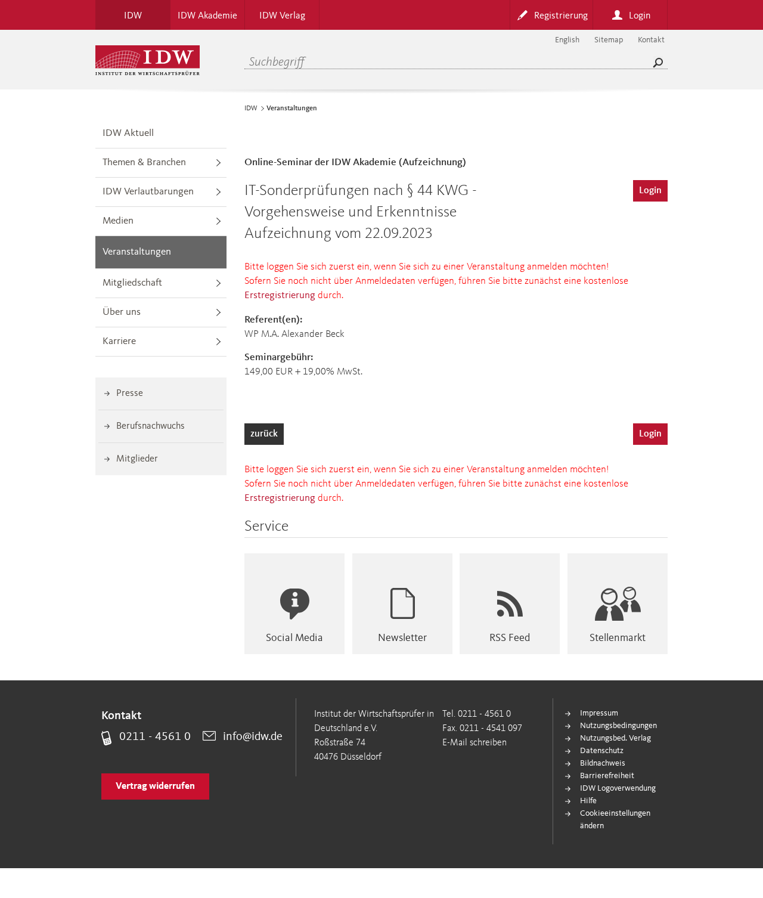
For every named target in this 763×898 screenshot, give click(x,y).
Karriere (119, 341)
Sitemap (608, 40)
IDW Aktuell (128, 133)
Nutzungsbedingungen (618, 726)
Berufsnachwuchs (150, 426)
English (567, 40)
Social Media (294, 638)
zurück (264, 434)
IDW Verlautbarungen (148, 192)
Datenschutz (602, 751)
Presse (129, 393)
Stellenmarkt (618, 638)
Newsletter (402, 638)
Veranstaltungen (137, 252)
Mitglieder (137, 459)
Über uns (122, 312)
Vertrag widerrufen (155, 786)
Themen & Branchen (144, 162)
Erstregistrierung (279, 295)
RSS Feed (509, 638)
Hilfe (588, 801)
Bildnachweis (602, 763)
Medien (118, 221)
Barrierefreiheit (607, 776)
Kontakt (651, 40)
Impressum (599, 713)
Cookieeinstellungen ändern (615, 819)
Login (650, 191)
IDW (251, 108)
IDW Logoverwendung (618, 788)
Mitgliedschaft (132, 283)
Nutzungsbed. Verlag (615, 738)
